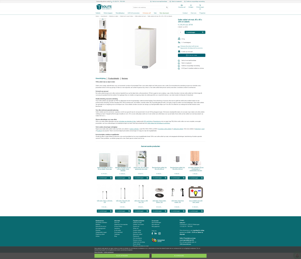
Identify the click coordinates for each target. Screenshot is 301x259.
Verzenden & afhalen (101, 222)
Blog (115, 236)
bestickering (157, 121)
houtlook (99, 130)
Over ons (116, 222)
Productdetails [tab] (113, 78)
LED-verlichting (148, 121)
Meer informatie (98, 252)
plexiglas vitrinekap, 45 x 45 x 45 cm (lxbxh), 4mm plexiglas (123, 169)
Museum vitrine (137, 240)
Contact (182, 220)
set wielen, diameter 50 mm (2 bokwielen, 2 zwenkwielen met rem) (196, 169)
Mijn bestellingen (156, 222)
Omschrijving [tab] (101, 78)
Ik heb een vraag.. (192, 55)
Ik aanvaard (179, 255)
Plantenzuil (136, 236)
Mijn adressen (155, 224)
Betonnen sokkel (137, 234)
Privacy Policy (118, 226)
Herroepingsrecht (100, 228)
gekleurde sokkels (178, 129)
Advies (97, 236)
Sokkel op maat (137, 222)
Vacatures (117, 228)
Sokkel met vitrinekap (139, 242)
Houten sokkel (137, 230)
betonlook (198, 129)
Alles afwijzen (122, 255)
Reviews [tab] (125, 78)
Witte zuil (135, 228)
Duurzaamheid (118, 232)
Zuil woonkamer (137, 238)
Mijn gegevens (156, 226)
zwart (203, 129)
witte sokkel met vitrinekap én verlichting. (158, 123)
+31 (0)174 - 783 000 (118, 1)
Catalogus (117, 234)
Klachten (98, 230)
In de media (117, 230)
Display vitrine (137, 232)
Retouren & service (101, 226)
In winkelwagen (195, 32)
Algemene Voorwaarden (121, 224)
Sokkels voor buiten (138, 224)
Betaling (98, 224)
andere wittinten (134, 129)
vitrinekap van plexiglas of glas (127, 121)
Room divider (136, 244)
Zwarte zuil (136, 226)
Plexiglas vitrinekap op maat (140, 246)
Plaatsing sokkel (100, 234)
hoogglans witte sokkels (164, 129)
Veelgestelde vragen (101, 232)
